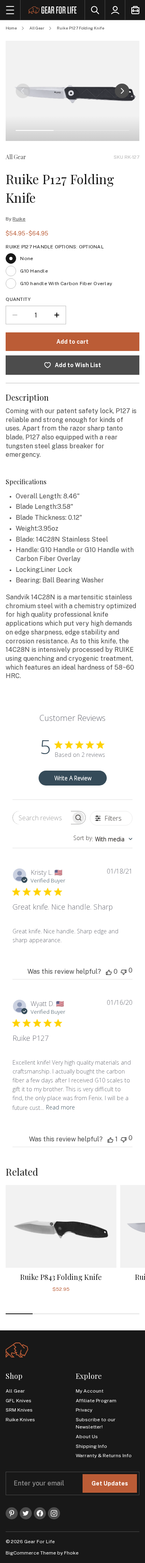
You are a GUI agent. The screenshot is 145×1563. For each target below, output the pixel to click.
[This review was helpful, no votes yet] (109, 971)
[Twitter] (26, 1513)
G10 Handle (34, 271)
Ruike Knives (20, 1419)
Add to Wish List (78, 365)
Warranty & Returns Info (104, 1455)
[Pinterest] (12, 1513)
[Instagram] (54, 1513)
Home (11, 27)
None (26, 258)
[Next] (122, 91)
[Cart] (135, 10)
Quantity (18, 299)
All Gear (36, 27)
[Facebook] (40, 1513)
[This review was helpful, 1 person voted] (110, 1139)
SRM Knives (19, 1410)
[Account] (115, 10)
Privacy (84, 1410)
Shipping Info (91, 1446)
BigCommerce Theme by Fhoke (42, 1552)
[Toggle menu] (10, 10)
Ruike (18, 219)
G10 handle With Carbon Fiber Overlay (66, 283)
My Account (90, 1391)
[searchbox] (42, 817)
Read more (60, 1107)
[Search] (95, 10)
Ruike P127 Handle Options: (55, 246)
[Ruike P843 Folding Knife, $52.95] (61, 1226)
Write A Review (72, 778)
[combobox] (103, 839)
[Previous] (23, 91)
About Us (87, 1436)
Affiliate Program (96, 1400)
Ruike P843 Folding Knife (61, 1277)
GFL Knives (18, 1400)
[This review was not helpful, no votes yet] (123, 971)
